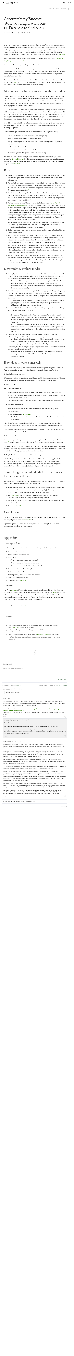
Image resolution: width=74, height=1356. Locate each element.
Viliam (7, 741)
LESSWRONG (12, 3)
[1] (28, 190)
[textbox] (34, 670)
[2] (30, 200)
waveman (7, 689)
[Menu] (3, 3)
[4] (8, 442)
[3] (58, 278)
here (15, 82)
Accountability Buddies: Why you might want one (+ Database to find (24, 23)
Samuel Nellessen (11, 33)
